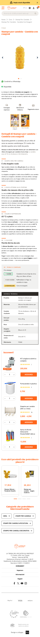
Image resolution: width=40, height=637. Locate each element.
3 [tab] (21, 78)
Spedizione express (22, 3)
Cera (5, 516)
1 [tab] (18, 78)
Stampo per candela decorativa (16, 531)
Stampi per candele (23, 516)
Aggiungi (29, 374)
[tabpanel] (20, 57)
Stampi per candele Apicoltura (15, 523)
